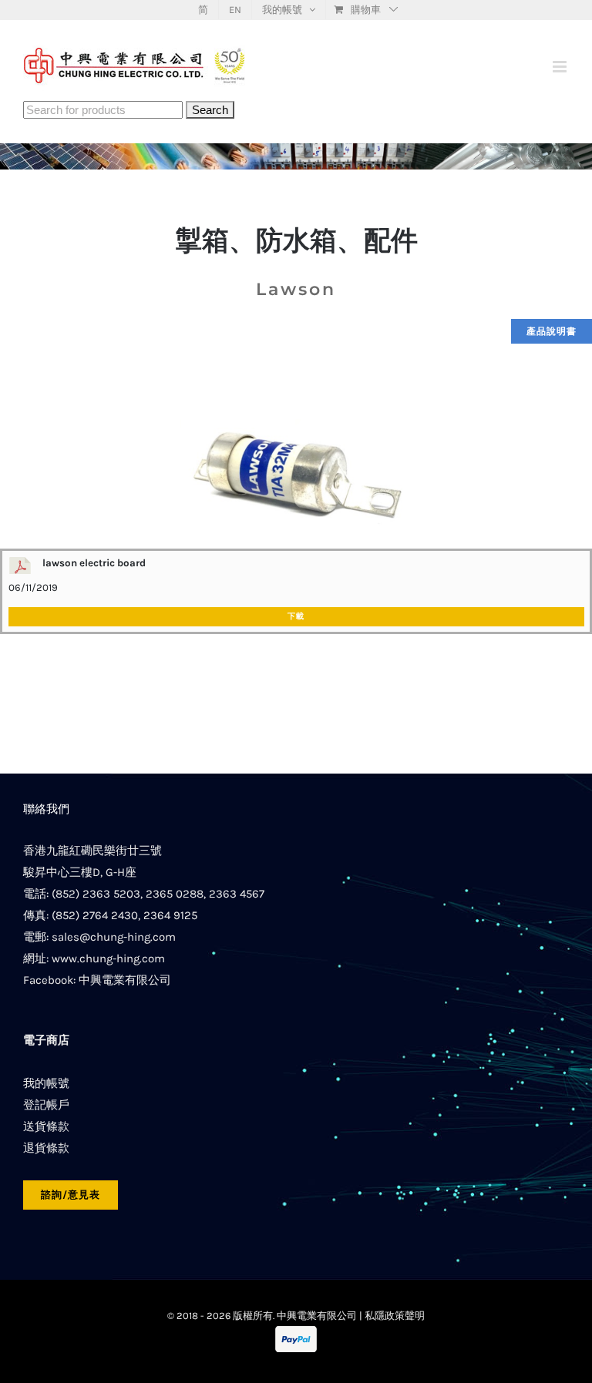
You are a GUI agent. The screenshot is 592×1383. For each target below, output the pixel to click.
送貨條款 (46, 1126)
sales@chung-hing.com (114, 937)
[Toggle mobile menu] (561, 67)
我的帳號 (46, 1083)
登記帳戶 (46, 1105)
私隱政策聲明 (395, 1315)
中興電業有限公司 (125, 980)
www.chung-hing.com (108, 958)
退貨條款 (46, 1148)
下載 (296, 616)
